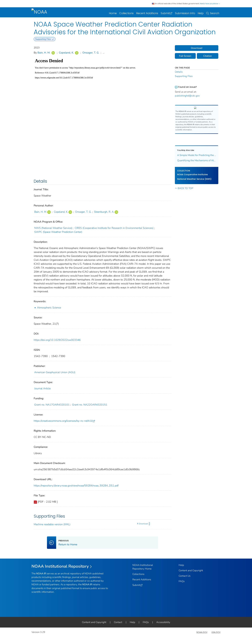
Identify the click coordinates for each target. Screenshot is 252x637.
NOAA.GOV (201, 632)
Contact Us (184, 576)
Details (179, 71)
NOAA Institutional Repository (60, 566)
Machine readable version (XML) (52, 524)
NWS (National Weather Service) (53, 228)
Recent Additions (147, 13)
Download (143, 523)
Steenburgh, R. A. (104, 212)
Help (201, 13)
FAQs (182, 581)
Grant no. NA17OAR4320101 (52, 404)
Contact (118, 622)
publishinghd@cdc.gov (187, 95)
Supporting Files (184, 76)
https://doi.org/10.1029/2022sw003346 (57, 340)
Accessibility (163, 622)
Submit (165, 13)
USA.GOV (215, 632)
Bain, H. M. (43, 52)
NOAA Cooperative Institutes (192, 174)
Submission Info (185, 13)
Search (214, 13)
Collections (126, 13)
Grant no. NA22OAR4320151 (89, 404)
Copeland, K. (66, 52)
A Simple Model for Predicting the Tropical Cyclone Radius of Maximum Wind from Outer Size (196, 155)
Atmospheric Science (49, 307)
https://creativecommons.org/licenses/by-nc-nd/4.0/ (63, 421)
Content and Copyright (191, 570)
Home (113, 13)
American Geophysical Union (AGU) (54, 372)
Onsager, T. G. (90, 52)
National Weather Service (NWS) (194, 179)
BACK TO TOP (185, 188)
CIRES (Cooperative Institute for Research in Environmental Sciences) (114, 228)
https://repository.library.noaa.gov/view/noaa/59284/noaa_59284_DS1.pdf (76, 485)
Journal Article (42, 388)
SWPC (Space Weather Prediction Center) (58, 232)
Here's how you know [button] (209, 3)
